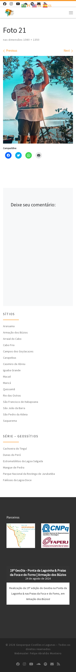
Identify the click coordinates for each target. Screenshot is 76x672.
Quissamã (9, 389)
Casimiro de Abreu (14, 364)
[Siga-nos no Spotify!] (45, 664)
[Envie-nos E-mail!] (52, 664)
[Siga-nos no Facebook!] (4, 4)
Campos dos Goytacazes (18, 351)
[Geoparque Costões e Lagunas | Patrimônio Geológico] (9, 12)
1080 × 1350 (31, 39)
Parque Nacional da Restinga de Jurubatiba (29, 474)
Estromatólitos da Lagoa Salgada (23, 461)
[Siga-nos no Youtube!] (18, 4)
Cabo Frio (9, 345)
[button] (20, 535)
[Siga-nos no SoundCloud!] (38, 664)
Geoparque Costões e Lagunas (35, 645)
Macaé (7, 376)
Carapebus (9, 357)
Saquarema (10, 421)
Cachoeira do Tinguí (15, 448)
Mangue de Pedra (13, 467)
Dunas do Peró (12, 455)
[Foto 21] (38, 100)
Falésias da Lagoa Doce (17, 480)
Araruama (9, 326)
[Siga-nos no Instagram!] (11, 4)
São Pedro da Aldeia (15, 414)
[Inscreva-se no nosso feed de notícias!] (58, 664)
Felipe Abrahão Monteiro (46, 653)
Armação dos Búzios (15, 332)
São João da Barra (14, 408)
